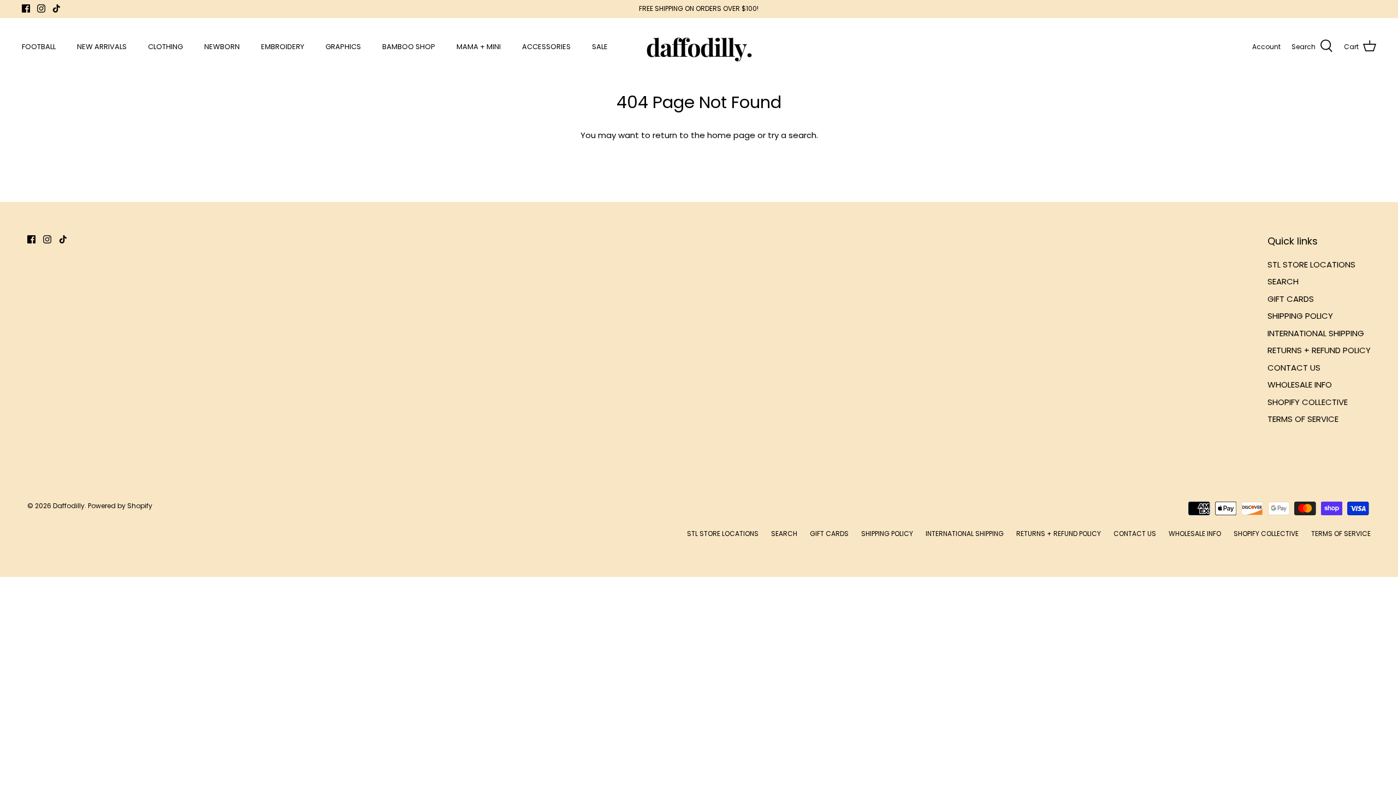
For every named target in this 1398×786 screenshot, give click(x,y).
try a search (792, 135)
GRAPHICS (343, 46)
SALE (600, 46)
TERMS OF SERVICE (1302, 419)
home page (731, 135)
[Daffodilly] (699, 46)
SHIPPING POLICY (1300, 315)
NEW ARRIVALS (102, 46)
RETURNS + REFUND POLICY (1319, 350)
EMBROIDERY (282, 46)
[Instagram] (41, 8)
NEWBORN (222, 46)
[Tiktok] (56, 8)
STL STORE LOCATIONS (1311, 264)
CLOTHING (165, 46)
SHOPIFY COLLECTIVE (1307, 402)
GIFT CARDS (1290, 299)
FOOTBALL (39, 46)
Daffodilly (69, 505)
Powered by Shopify (120, 505)
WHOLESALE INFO (1299, 384)
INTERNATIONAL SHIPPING (1315, 333)
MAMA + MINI (479, 46)
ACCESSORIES (546, 46)
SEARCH (1283, 281)
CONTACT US (1293, 367)
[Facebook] (26, 8)
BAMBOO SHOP (408, 46)
